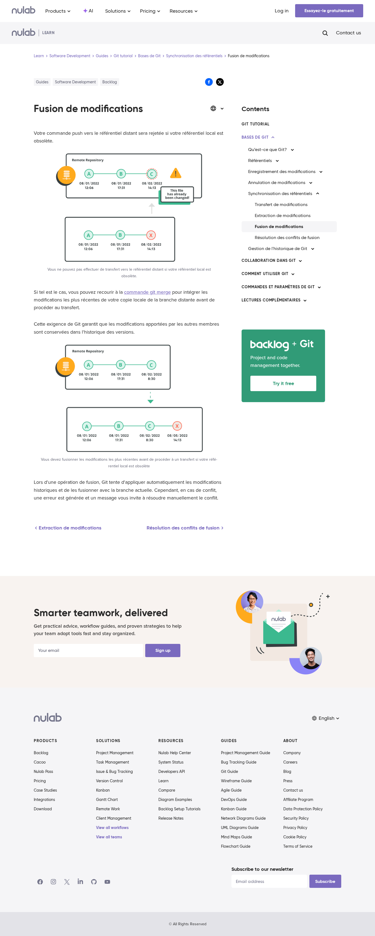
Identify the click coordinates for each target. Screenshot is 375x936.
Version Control (109, 780)
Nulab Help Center (174, 752)
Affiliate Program (298, 799)
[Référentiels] (277, 160)
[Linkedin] (80, 882)
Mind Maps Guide (236, 837)
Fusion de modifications (279, 226)
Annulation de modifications (276, 182)
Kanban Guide (234, 808)
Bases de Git (149, 55)
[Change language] (217, 108)
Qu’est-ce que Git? (267, 149)
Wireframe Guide (236, 780)
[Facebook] (40, 882)
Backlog (41, 752)
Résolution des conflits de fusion (287, 237)
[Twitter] (67, 881)
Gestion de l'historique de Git (277, 248)
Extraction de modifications (282, 215)
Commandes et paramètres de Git (278, 286)
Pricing (40, 780)
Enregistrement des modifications (281, 171)
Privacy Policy (295, 827)
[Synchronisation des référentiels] (317, 193)
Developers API (171, 771)
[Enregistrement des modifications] (321, 171)
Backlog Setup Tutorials (179, 808)
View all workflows (112, 827)
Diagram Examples (175, 799)
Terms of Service (297, 846)
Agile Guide (231, 790)
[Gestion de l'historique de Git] (312, 248)
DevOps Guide (234, 799)
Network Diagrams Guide (243, 818)
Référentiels (260, 160)
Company (292, 752)
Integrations (44, 799)
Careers (290, 762)
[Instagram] (53, 882)
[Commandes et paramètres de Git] (319, 287)
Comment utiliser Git (265, 273)
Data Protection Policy (303, 808)
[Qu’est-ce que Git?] (292, 149)
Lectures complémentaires (271, 300)
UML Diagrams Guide (240, 827)
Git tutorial (123, 55)
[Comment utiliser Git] (293, 274)
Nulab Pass (43, 771)
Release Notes (170, 818)
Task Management (112, 762)
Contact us (348, 33)
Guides (102, 55)
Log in (282, 11)
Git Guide (229, 771)
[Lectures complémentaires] (305, 300)
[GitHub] (94, 882)
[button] (326, 718)
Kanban (103, 790)
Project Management (114, 752)
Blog (287, 771)
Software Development (69, 55)
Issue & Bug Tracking (114, 771)
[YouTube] (107, 882)
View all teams (109, 837)
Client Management (113, 818)
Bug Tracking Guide (238, 762)
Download (43, 808)
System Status (170, 762)
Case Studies (45, 790)
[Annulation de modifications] (310, 182)
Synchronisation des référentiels (194, 55)
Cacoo (40, 762)
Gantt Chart (107, 799)
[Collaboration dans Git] (300, 260)
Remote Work (108, 808)
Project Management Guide (245, 752)
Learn (39, 55)
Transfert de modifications (281, 204)
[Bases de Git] (273, 137)
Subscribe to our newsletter (262, 869)
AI (91, 11)
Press (287, 780)
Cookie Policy (294, 837)
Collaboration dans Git (269, 260)
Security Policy (296, 818)
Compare (166, 790)
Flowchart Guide (235, 846)
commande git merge (147, 292)
